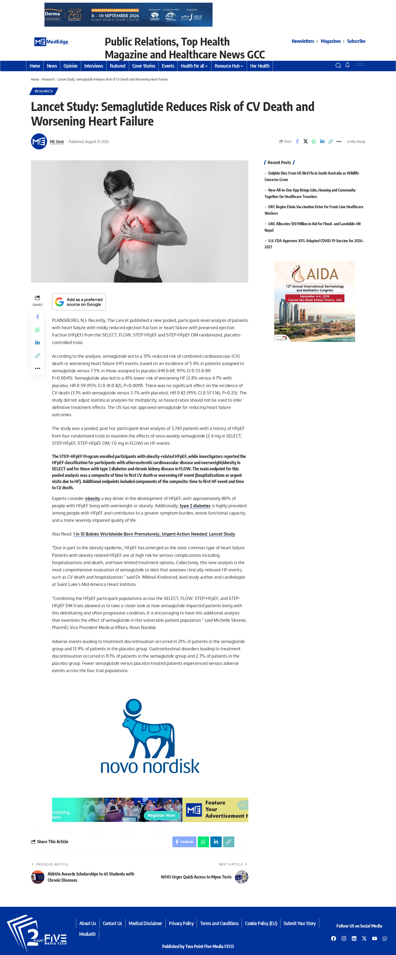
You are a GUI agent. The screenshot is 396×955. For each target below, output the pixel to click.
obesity (92, 498)
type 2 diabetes (195, 505)
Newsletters (303, 41)
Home (35, 79)
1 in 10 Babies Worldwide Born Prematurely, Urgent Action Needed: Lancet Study (154, 534)
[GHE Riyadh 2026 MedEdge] (198, 14)
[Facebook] (334, 938)
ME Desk (57, 141)
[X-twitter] (364, 938)
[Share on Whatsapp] (314, 141)
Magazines (331, 41)
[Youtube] (375, 938)
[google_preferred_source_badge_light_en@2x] (79, 301)
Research (48, 79)
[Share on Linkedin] (322, 141)
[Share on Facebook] (297, 141)
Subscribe (356, 41)
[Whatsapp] (385, 938)
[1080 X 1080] (314, 301)
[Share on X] (305, 141)
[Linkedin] (354, 938)
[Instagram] (344, 938)
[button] (328, 65)
